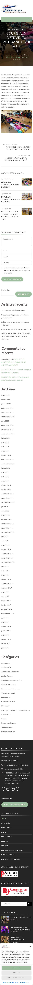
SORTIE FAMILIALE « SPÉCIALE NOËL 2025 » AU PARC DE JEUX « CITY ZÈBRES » (15, 336)
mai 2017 (5, 592)
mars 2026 (5, 395)
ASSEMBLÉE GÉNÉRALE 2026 (13, 311)
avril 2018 (5, 571)
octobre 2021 (6, 519)
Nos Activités (6, 837)
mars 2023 (5, 481)
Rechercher (5, 290)
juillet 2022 (5, 507)
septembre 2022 (7, 502)
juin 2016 (5, 618)
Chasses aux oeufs (8, 693)
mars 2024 (5, 451)
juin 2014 (5, 648)
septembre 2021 (7, 524)
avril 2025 (5, 421)
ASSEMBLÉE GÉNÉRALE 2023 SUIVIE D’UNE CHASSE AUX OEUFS (13, 362)
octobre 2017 (6, 588)
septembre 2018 (7, 562)
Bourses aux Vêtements (16, 29)
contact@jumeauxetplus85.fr (14, 769)
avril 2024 (5, 447)
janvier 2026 (6, 404)
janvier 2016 (6, 631)
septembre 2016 (7, 614)
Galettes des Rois (8, 702)
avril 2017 (5, 596)
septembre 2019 (7, 532)
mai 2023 (5, 472)
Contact (4, 846)
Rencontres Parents (8, 723)
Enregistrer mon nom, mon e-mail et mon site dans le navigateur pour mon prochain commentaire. (17, 270)
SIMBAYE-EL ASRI (8, 377)
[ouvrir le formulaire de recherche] (29, 19)
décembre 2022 (7, 494)
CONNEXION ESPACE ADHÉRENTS (14, 804)
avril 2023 (5, 477)
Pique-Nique (6, 714)
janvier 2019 (6, 549)
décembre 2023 (7, 459)
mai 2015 (5, 635)
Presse (3, 719)
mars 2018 (5, 575)
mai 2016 (5, 622)
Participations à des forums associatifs (15, 710)
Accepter (16, 968)
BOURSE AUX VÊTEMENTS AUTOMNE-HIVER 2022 (10, 184)
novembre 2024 (7, 430)
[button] (30, 946)
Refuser (16, 973)
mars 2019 (5, 545)
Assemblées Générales (10, 672)
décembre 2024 (7, 425)
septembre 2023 (7, 464)
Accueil (4, 818)
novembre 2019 (7, 528)
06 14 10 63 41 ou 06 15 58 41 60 (16, 765)
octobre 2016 (6, 609)
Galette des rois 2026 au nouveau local (16, 329)
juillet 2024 (5, 438)
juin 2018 (5, 566)
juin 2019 (5, 536)
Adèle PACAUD (7, 370)
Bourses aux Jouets (8, 684)
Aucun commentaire (25, 51)
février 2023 (6, 485)
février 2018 (6, 579)
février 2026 (6, 400)
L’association (6, 827)
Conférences (6, 697)
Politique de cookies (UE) (10, 859)
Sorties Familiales (8, 732)
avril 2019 (5, 541)
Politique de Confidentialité (22, 982)
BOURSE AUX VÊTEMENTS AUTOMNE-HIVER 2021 (10, 199)
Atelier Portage (7, 676)
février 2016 (6, 626)
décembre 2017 (7, 584)
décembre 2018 (7, 554)
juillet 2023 (5, 468)
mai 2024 (5, 442)
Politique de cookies (8, 982)
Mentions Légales (7, 855)
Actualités (5, 823)
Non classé (5, 706)
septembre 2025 (7, 417)
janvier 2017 (6, 605)
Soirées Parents (7, 727)
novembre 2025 (7, 412)
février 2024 (6, 455)
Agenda (4, 832)
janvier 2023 (6, 489)
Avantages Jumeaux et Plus (11, 680)
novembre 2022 (7, 498)
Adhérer (4, 841)
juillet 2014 (5, 644)
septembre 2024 (7, 434)
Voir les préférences (16, 978)
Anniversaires (6, 667)
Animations (5, 663)
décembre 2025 (7, 408)
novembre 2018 (7, 558)
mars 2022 (5, 515)
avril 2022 (5, 511)
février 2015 (6, 639)
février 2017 (6, 601)
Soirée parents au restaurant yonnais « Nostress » (17, 939)
